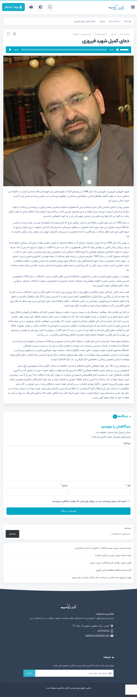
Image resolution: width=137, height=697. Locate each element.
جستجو (128, 528)
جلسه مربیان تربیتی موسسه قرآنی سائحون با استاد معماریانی (103, 548)
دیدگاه (126, 443)
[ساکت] (117, 49)
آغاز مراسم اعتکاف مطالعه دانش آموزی (113, 570)
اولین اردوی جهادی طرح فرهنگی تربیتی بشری (110, 563)
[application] (68, 49)
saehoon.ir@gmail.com (97, 636)
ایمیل (63, 485)
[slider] (124, 49)
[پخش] (10, 49)
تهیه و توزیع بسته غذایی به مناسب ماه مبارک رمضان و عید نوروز (101, 577)
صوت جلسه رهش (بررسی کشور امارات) (113, 555)
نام (128, 485)
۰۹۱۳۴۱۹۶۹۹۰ (103, 631)
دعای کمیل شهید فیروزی (85, 21)
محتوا (102, 21)
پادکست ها (114, 21)
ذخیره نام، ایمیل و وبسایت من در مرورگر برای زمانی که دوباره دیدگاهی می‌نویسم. (89, 501)
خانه (126, 21)
